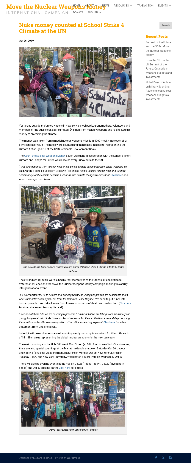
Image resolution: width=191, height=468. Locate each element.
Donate (78, 12)
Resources (121, 5)
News (105, 5)
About (89, 5)
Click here (116, 175)
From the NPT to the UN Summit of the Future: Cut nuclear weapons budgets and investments (159, 68)
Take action (145, 5)
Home (76, 5)
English (93, 12)
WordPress (73, 457)
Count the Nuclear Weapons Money (44, 155)
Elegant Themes (42, 457)
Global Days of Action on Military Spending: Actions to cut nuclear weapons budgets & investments (158, 91)
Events (163, 5)
